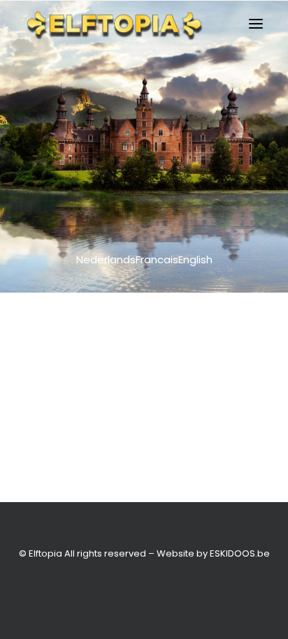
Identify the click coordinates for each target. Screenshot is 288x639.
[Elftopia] (114, 23)
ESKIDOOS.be (240, 553)
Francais (157, 259)
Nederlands (106, 259)
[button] (256, 23)
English (195, 259)
